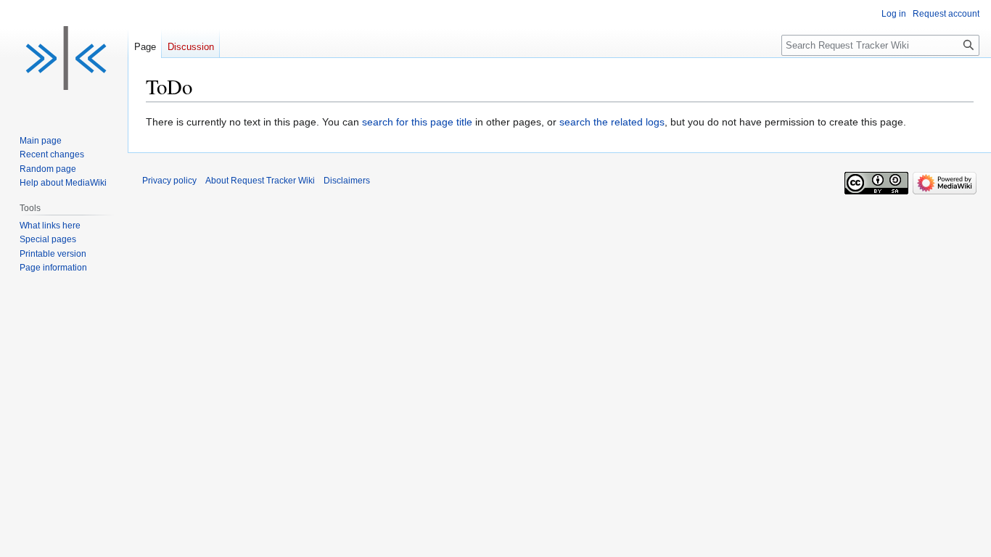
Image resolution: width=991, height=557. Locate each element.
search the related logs (612, 122)
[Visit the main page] (64, 58)
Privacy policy (169, 181)
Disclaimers (347, 181)
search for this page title (417, 122)
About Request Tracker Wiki (260, 181)
